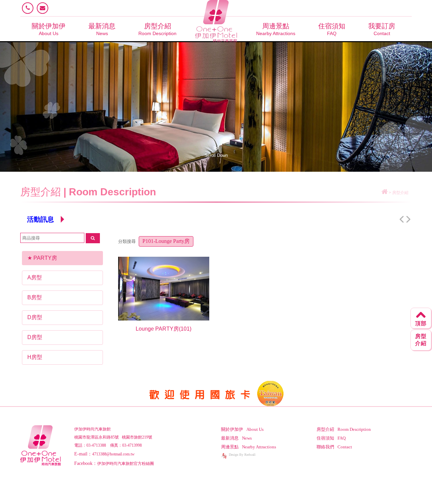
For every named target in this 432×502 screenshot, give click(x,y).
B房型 (34, 297)
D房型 (34, 317)
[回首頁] (384, 192)
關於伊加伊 (48, 29)
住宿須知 (331, 29)
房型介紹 (157, 29)
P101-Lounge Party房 (166, 241)
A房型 (34, 277)
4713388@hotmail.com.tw (113, 454)
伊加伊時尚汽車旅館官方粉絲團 (125, 463)
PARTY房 (45, 258)
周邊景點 (275, 29)
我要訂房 (381, 29)
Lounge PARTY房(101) (163, 329)
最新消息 (101, 29)
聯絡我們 (334, 446)
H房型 (34, 357)
